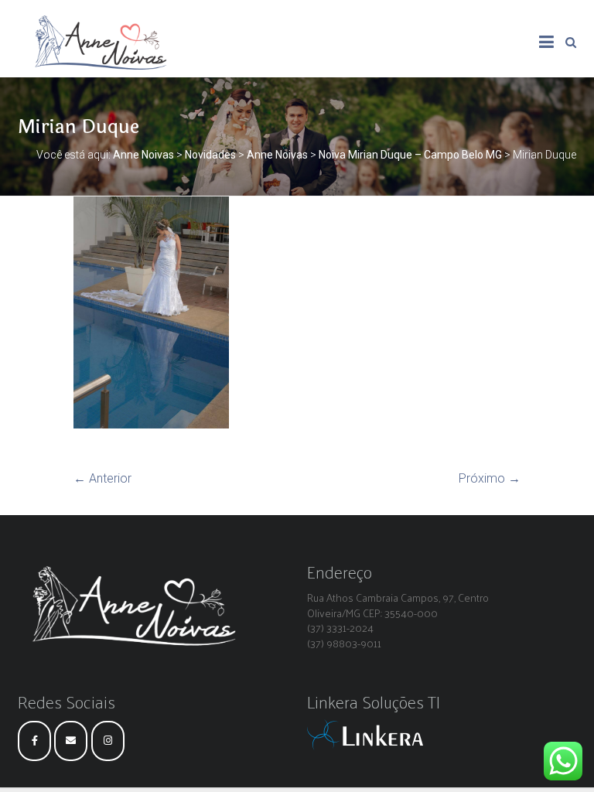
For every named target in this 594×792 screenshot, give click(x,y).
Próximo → (490, 478)
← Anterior (102, 478)
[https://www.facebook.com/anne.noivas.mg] (34, 741)
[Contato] (70, 741)
